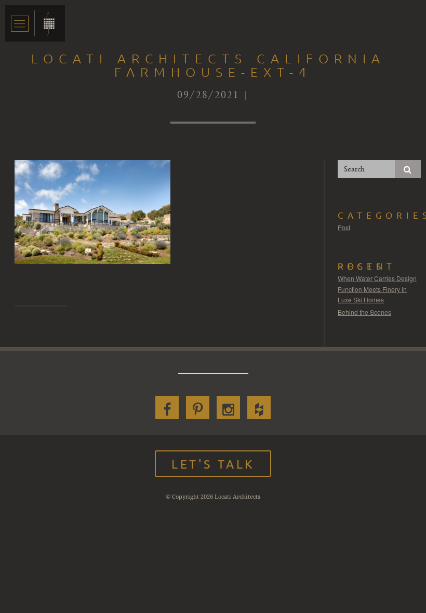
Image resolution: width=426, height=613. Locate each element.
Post (344, 227)
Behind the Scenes (364, 312)
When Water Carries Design (377, 278)
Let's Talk (213, 463)
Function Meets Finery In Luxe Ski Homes (372, 294)
